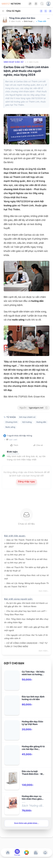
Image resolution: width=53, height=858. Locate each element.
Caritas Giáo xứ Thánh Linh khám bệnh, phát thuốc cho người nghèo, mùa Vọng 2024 (26, 70)
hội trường (27, 422)
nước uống (18, 319)
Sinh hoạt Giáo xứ (29, 21)
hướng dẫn (37, 301)
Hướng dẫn (41, 422)
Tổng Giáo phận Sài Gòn (22, 18)
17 (7, 440)
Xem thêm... (44, 591)
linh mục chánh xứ (27, 417)
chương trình (11, 189)
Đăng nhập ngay (26, 481)
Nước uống (10, 427)
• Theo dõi (41, 21)
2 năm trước (15, 21)
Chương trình (11, 422)
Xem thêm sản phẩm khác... (26, 823)
